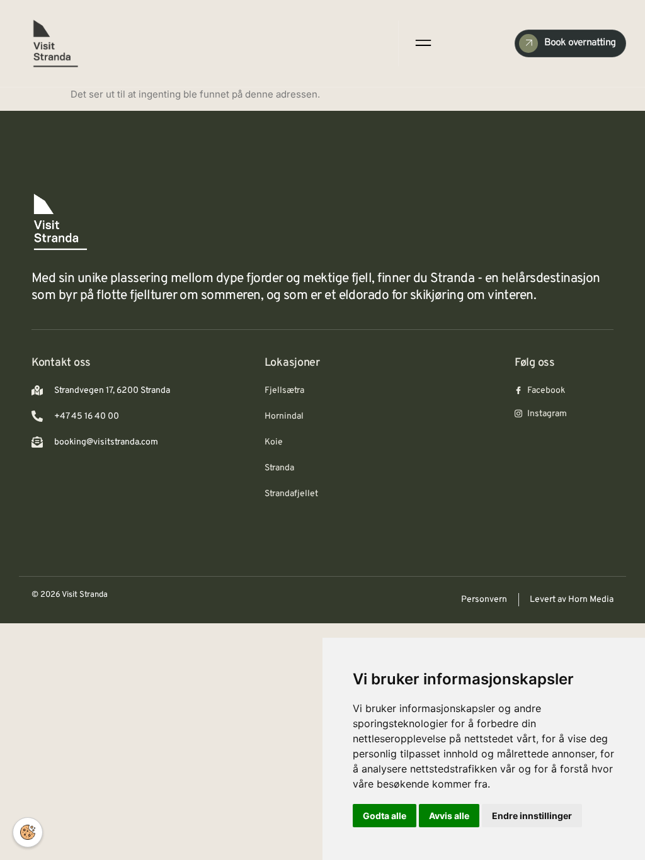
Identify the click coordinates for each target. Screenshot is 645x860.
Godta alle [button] (384, 815)
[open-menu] (422, 43)
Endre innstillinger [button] (532, 815)
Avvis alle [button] (449, 815)
